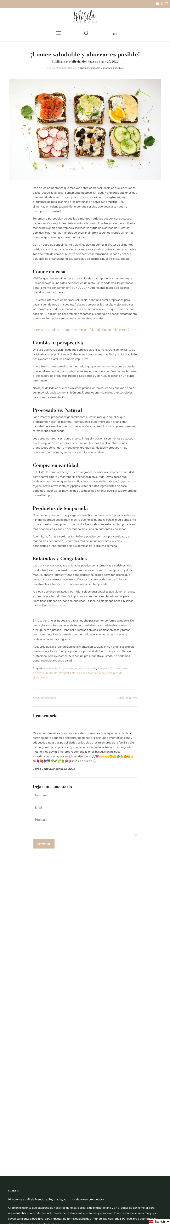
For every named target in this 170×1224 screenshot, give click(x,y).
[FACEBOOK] (157, 4)
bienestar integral (57, 673)
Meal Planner (89, 673)
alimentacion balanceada (80, 668)
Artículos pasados (44, 698)
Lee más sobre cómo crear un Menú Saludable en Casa (85, 329)
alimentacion (54, 668)
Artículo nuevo (127, 698)
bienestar (39, 673)
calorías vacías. (57, 605)
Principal (50, 67)
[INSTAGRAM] (166, 4)
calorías (75, 673)
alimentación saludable (112, 668)
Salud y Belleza (67, 67)
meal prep (105, 673)
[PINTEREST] (161, 4)
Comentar (43, 843)
